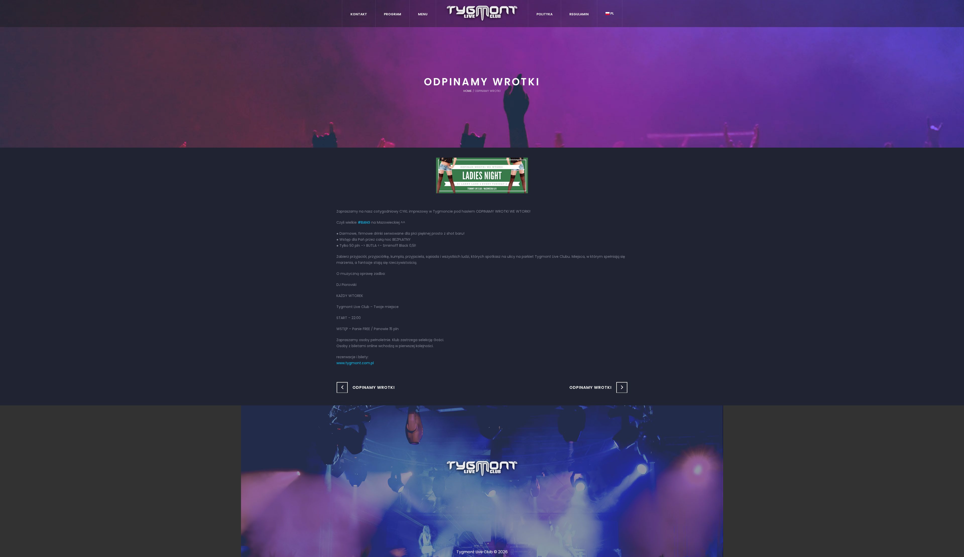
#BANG (364, 222)
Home (467, 91)
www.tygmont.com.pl (355, 362)
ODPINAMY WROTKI (373, 387)
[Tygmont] (482, 469)
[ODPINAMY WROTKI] (482, 175)
